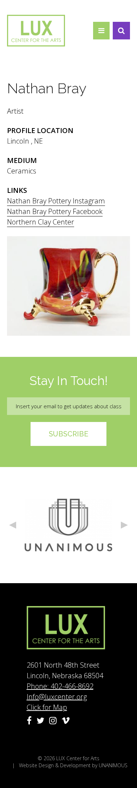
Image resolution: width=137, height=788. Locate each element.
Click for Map (47, 707)
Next (124, 525)
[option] (68, 525)
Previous (12, 525)
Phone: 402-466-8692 (60, 686)
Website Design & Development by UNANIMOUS (73, 765)
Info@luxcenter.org (57, 696)
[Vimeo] (65, 720)
